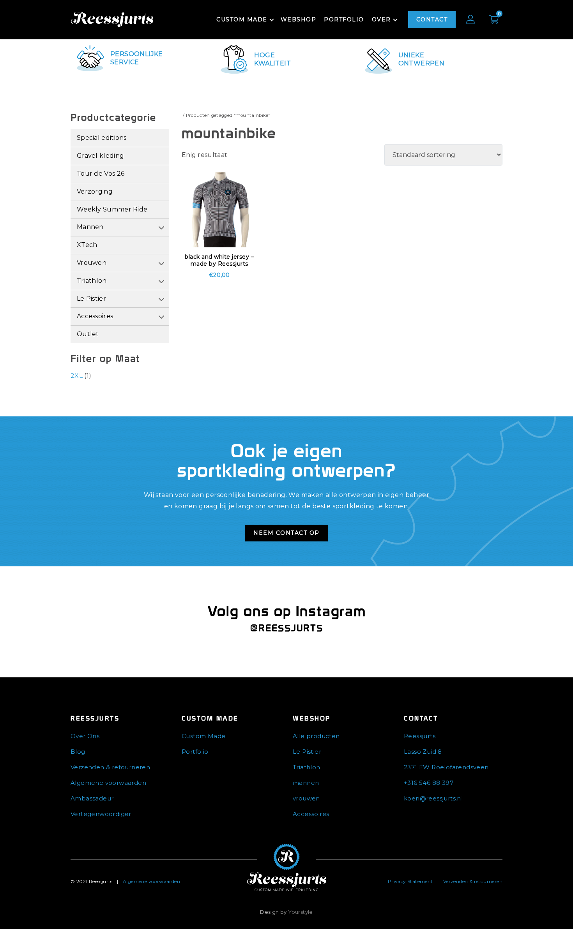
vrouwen (306, 798)
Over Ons (85, 736)
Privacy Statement (410, 881)
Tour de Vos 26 (100, 173)
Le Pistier (91, 298)
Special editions (102, 137)
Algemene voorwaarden (108, 782)
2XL (77, 375)
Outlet (88, 334)
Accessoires (95, 316)
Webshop (299, 19)
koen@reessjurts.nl (433, 798)
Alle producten (316, 736)
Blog (78, 751)
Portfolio (344, 19)
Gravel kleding (100, 155)
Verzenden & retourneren (110, 767)
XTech (87, 245)
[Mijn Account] (470, 19)
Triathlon (92, 280)
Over (381, 19)
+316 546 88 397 (428, 782)
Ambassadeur (92, 798)
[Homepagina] (286, 867)
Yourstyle (300, 912)
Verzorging (95, 191)
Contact (432, 19)
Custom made (241, 19)
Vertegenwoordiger (101, 814)
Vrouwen (91, 262)
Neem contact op (286, 532)
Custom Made (203, 736)
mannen (306, 782)
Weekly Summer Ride (112, 209)
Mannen (90, 227)
